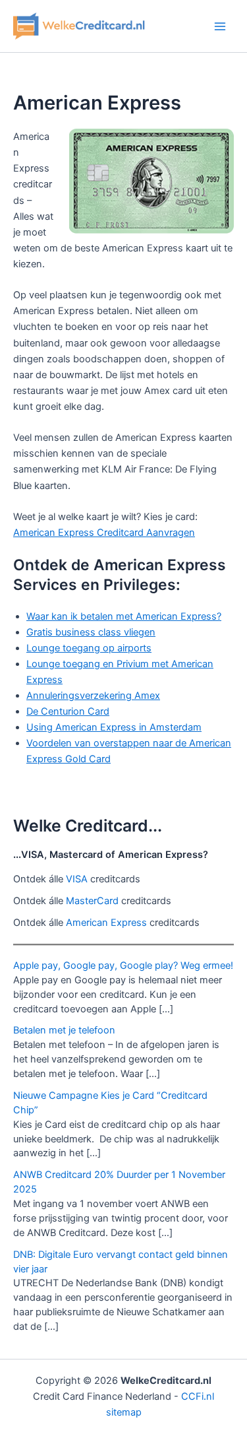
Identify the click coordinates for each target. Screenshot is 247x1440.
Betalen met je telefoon (64, 1030)
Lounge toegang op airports (88, 648)
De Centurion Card (67, 711)
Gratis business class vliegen (90, 632)
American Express (106, 923)
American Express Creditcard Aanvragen (104, 533)
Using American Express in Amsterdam (114, 727)
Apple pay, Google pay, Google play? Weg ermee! (123, 965)
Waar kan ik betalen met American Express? (123, 616)
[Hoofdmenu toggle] (220, 26)
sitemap (124, 1412)
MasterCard (92, 901)
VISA (77, 879)
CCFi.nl (197, 1396)
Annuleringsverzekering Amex (93, 696)
